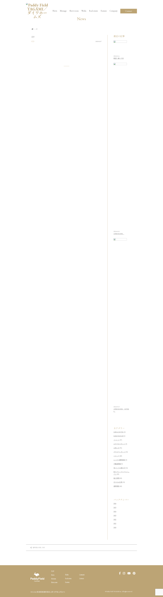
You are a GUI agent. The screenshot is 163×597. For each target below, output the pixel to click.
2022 (115, 519)
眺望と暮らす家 (119, 58)
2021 (115, 523)
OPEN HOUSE (119, 234)
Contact (128, 11)
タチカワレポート (119, 452)
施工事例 (116, 478)
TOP (52, 571)
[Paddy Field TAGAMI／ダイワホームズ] (37, 17)
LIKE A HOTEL (119, 432)
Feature (104, 11)
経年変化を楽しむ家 (39, 547)
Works (83, 11)
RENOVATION (118, 436)
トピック (116, 456)
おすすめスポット (119, 444)
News (55, 11)
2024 (115, 511)
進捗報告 (116, 486)
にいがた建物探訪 (119, 460)
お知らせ (116, 448)
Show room (74, 11)
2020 (115, 527)
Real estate (68, 578)
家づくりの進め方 (119, 468)
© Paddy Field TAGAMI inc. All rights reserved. (119, 591)
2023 (115, 515)
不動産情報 (117, 464)
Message (53, 578)
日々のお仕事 (118, 482)
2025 (115, 507)
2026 (115, 503)
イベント (116, 440)
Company (82, 574)
